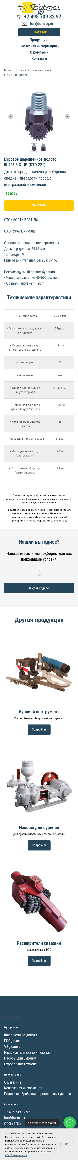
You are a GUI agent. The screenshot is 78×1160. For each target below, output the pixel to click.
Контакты (39, 58)
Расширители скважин (39, 943)
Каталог (20, 70)
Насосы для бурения (39, 827)
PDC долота (13, 1041)
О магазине (12, 1082)
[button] (39, 588)
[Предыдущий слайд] (10, 116)
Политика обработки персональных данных (38, 1093)
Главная (8, 70)
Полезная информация (39, 46)
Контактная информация (23, 1088)
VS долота (12, 1046)
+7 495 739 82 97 (42, 16)
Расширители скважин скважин (28, 1052)
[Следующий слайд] (67, 116)
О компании (39, 52)
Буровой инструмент (39, 711)
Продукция (38, 40)
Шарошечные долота (38, 70)
